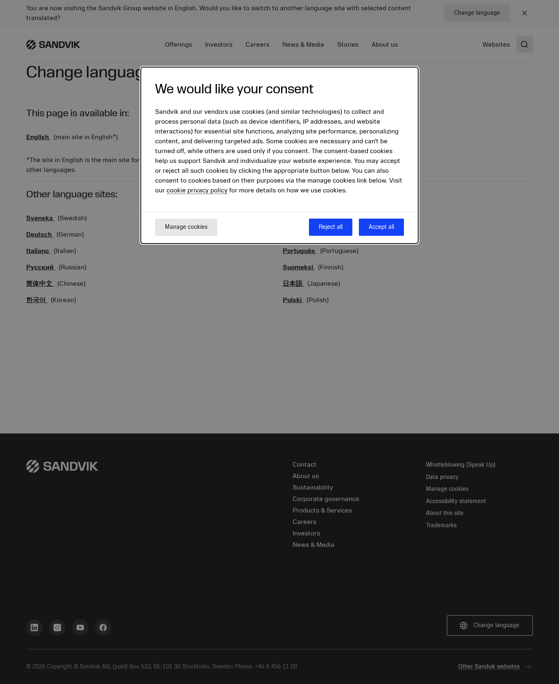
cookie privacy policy (197, 190)
